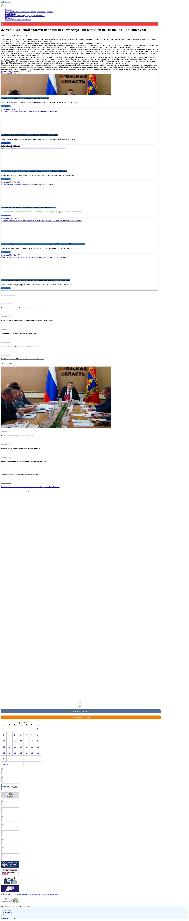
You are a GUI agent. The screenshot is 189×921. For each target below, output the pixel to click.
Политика (17, 12)
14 (26, 741)
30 (38, 753)
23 (38, 747)
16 (38, 741)
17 (4, 747)
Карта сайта (9, 912)
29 (32, 753)
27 (21, 753)
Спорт (32, 12)
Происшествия (40, 12)
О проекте (9, 910)
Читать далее (5, 106)
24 (4, 753)
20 (21, 747)
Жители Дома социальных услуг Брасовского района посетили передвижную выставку (35, 280)
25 (9, 753)
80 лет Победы (20, 16)
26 (15, 753)
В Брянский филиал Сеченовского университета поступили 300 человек (29, 135)
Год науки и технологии (35, 16)
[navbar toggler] (2, 4)
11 (9, 741)
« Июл (5, 764)
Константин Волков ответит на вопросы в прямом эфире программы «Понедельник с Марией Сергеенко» (43, 244)
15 (32, 741)
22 (32, 747)
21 (26, 747)
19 (15, 747)
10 (4, 741)
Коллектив (27, 20)
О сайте (8, 20)
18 (9, 747)
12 (15, 741)
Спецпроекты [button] (10, 14)
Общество (9, 12)
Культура (50, 12)
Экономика (25, 12)
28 (26, 753)
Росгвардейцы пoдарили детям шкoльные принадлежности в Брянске (28, 207)
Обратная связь (17, 20)
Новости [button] (8, 10)
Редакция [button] (8, 18)
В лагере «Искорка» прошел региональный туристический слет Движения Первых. (34, 171)
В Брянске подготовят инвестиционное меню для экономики (25, 98)
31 (4, 759)
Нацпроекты (10, 16)
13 (21, 741)
